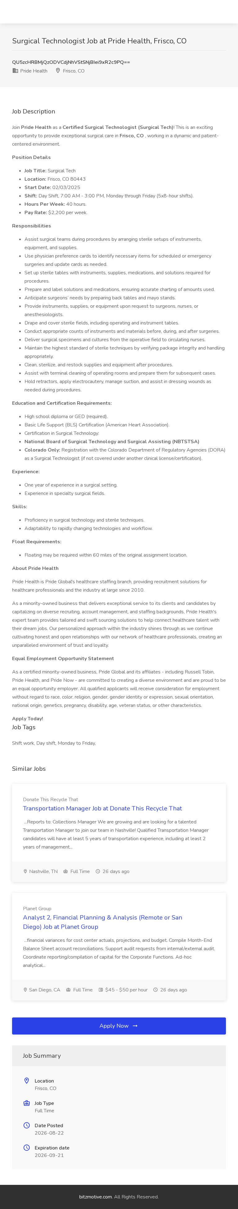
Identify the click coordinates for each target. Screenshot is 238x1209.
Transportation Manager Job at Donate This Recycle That (102, 808)
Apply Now (114, 1026)
